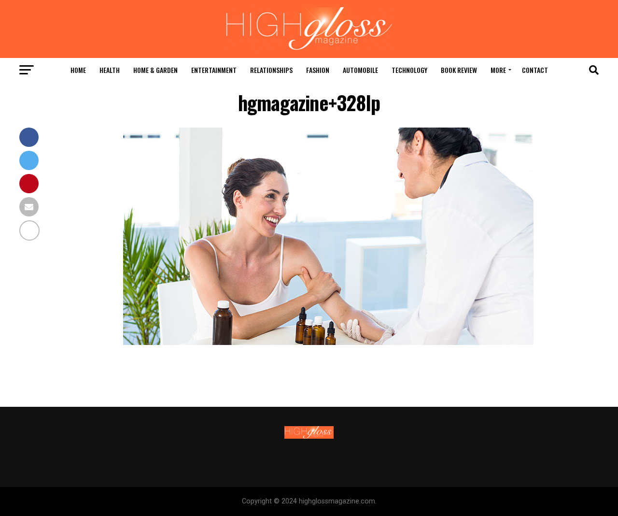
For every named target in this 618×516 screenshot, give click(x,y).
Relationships (271, 70)
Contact (535, 70)
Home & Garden (155, 70)
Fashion (317, 70)
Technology (409, 70)
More (498, 70)
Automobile (360, 70)
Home (78, 70)
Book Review (459, 70)
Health (109, 70)
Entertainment (214, 70)
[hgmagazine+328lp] (328, 342)
